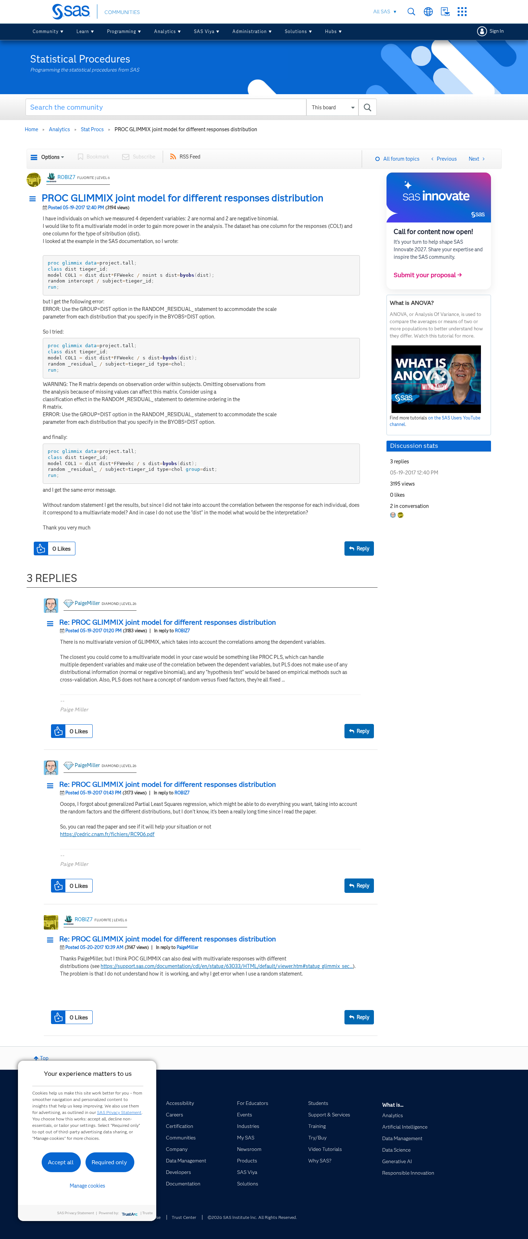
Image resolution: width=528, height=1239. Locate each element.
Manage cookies (87, 1186)
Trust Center (184, 1217)
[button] (34, 199)
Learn (83, 31)
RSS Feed (190, 156)
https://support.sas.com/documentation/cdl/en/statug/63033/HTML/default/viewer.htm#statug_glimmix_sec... (227, 966)
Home (31, 129)
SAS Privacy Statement (119, 1112)
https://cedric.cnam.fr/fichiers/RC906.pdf (107, 834)
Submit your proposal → (428, 275)
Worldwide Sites (428, 11)
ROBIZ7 (66, 177)
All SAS (381, 11)
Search (411, 11)
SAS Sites (462, 11)
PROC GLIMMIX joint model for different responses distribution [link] (186, 129)
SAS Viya (204, 31)
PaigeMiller (87, 603)
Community (46, 31)
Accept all (61, 1162)
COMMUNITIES (122, 12)
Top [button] (44, 1058)
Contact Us (445, 11)
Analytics (165, 31)
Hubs (331, 31)
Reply (363, 548)
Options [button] (50, 157)
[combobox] (201, 107)
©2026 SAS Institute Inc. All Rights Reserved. (252, 1217)
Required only (109, 1162)
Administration (249, 31)
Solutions (296, 31)
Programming (121, 31)
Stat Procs (92, 129)
